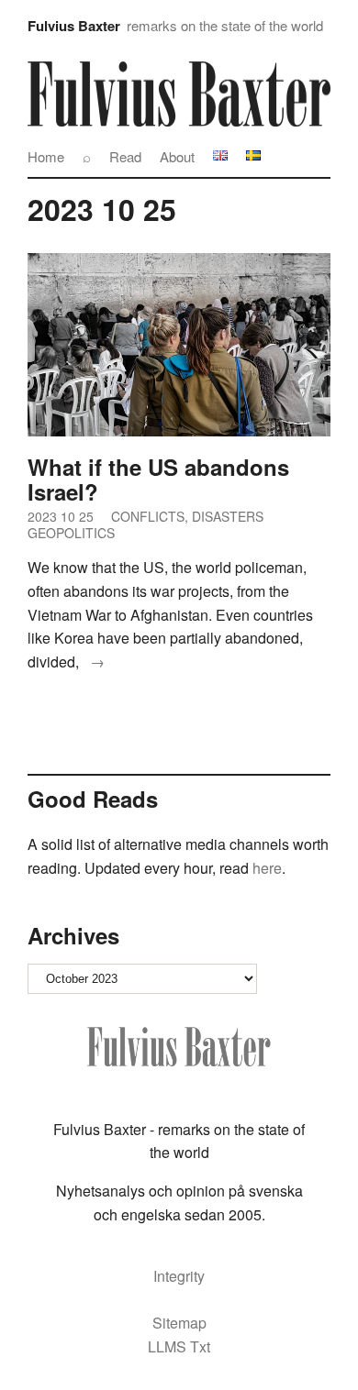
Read (125, 156)
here (265, 867)
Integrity (179, 1275)
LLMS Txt (179, 1346)
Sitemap (179, 1322)
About (177, 156)
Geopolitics (71, 533)
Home (46, 156)
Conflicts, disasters (187, 516)
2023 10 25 (61, 516)
